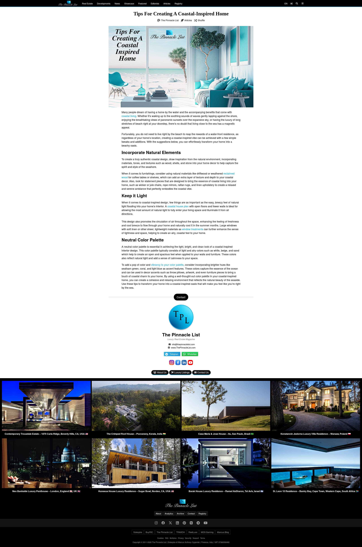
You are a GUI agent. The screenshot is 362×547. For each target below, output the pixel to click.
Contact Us (203, 372)
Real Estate (87, 3)
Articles (166, 3)
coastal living (129, 116)
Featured (142, 3)
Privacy (181, 538)
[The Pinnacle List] (181, 503)
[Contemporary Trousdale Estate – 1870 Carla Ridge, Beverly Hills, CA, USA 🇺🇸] (46, 429)
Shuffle (201, 20)
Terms (202, 538)
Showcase (129, 3)
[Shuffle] (291, 3)
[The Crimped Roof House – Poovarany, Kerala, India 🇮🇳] (136, 429)
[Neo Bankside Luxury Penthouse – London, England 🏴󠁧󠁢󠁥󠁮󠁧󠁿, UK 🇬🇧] (46, 487)
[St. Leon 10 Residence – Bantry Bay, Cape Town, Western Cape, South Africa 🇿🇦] (315, 487)
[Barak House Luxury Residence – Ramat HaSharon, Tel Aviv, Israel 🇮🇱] (226, 487)
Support (196, 538)
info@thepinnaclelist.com (183, 344)
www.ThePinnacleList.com (183, 347)
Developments (103, 3)
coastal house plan (178, 206)
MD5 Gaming (207, 532)
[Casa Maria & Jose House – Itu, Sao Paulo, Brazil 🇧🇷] (226, 429)
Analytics (169, 513)
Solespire (137, 532)
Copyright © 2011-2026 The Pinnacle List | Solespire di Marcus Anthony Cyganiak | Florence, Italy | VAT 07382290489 (181, 542)
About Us (161, 372)
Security (188, 538)
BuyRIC (149, 532)
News (117, 3)
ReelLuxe (192, 532)
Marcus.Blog (223, 532)
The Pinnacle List (170, 20)
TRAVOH (180, 532)
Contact (191, 513)
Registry (178, 3)
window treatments (192, 229)
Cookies (160, 538)
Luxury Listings (181, 372)
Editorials (155, 3)
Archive (180, 513)
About (158, 513)
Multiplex (173, 538)
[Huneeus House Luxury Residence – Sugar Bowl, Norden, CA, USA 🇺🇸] (136, 487)
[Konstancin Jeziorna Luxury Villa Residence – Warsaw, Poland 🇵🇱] (315, 429)
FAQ (166, 538)
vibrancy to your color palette (167, 264)
